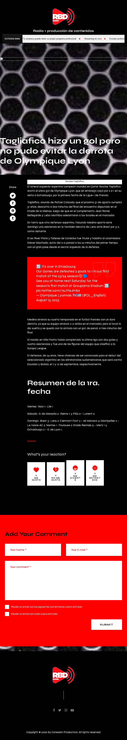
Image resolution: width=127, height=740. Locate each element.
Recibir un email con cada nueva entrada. (34, 613)
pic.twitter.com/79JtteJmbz (58, 290)
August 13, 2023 (47, 300)
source (31, 441)
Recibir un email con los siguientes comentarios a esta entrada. (47, 606)
